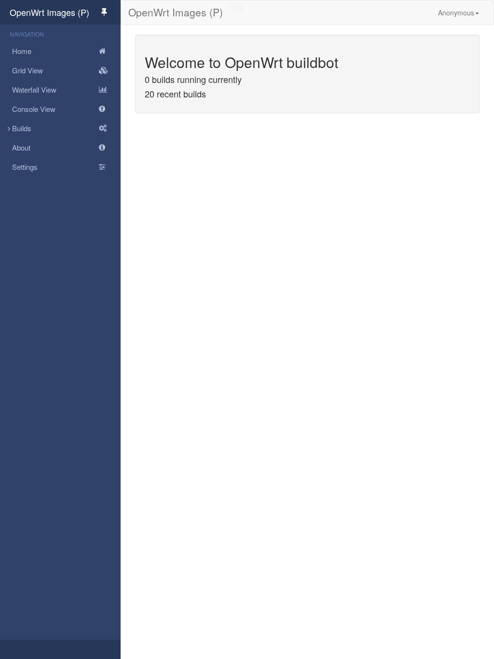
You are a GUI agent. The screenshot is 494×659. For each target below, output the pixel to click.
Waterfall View (34, 89)
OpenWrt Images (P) (49, 12)
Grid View (27, 70)
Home (21, 51)
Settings (25, 167)
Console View (33, 109)
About (21, 147)
